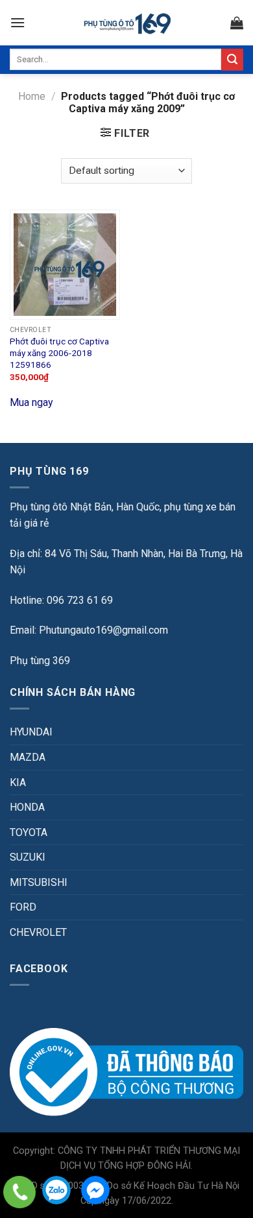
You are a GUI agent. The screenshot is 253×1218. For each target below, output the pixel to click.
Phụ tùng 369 (40, 660)
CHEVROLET (38, 932)
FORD (23, 907)
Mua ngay (31, 402)
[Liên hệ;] (19, 1192)
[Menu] (17, 22)
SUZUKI (27, 857)
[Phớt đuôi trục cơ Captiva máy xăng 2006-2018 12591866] (65, 264)
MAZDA (27, 757)
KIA (18, 782)
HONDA (27, 807)
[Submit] (232, 60)
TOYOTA (28, 832)
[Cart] (236, 22)
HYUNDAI (31, 732)
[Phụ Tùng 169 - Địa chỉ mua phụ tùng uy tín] (126, 23)
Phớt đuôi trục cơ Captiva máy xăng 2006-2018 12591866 (59, 352)
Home (31, 96)
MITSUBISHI (38, 882)
